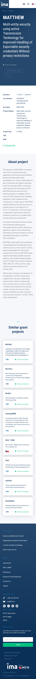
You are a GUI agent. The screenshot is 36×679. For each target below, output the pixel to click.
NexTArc (9, 369)
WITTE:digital (7, 617)
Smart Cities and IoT (9, 550)
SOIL (7, 460)
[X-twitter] (8, 606)
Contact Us (6, 581)
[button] (24, 4)
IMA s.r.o (4, 11)
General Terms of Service (11, 655)
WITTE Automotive (9, 613)
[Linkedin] (12, 606)
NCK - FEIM (10, 440)
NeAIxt (8, 393)
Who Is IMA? (7, 567)
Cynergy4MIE (11, 413)
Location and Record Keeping (12, 545)
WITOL (5, 620)
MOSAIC (9, 344)
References (7, 572)
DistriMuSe (10, 501)
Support (5, 586)
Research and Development (12, 577)
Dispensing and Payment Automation (15, 540)
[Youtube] (17, 606)
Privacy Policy (7, 658)
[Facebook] (4, 606)
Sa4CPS (9, 481)
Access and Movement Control (13, 536)
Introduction (7, 563)
